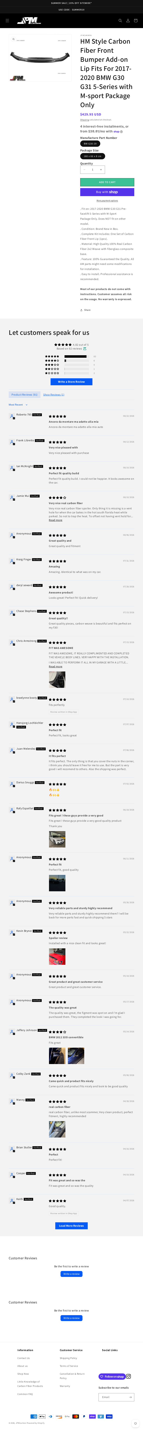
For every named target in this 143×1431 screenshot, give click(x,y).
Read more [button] (55, 520)
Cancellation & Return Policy (72, 1376)
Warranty (65, 1386)
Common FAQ (25, 1394)
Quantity (86, 163)
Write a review (71, 1274)
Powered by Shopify (36, 1423)
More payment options (107, 200)
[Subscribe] (130, 1397)
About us (22, 1365)
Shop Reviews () (54, 394)
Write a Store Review (71, 382)
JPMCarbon (21, 1423)
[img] (71, 345)
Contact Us (23, 1358)
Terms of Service (69, 1365)
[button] (7, 20)
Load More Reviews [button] (71, 1226)
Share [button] (87, 309)
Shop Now (23, 1373)
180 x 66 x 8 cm (92, 156)
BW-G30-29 (90, 143)
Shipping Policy (68, 1358)
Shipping (84, 119)
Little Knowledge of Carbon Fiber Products (30, 1384)
